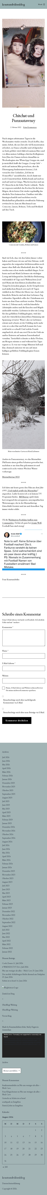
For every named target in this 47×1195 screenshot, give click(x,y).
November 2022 (8, 915)
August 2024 (7, 841)
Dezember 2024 (8, 827)
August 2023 (7, 882)
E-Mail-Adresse (8, 663)
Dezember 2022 (8, 911)
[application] (23, 1045)
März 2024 (6, 860)
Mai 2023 (6, 893)
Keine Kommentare (30, 127)
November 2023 (8, 874)
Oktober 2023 (7, 878)
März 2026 (6, 772)
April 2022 (6, 940)
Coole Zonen (7, 963)
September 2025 (8, 794)
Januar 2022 (7, 951)
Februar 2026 (7, 775)
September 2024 (8, 838)
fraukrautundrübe (9, 1085)
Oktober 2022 (7, 918)
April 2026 (6, 768)
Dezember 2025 (8, 783)
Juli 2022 (5, 929)
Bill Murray (24, 496)
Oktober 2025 (7, 790)
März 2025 (6, 816)
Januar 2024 (7, 867)
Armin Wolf (36, 522)
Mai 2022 (6, 937)
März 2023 (6, 900)
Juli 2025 (5, 801)
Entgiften (17, 1102)
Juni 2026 (6, 761)
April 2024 (6, 856)
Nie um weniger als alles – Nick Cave (17, 970)
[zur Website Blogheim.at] (10, 987)
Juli (6, 1166)
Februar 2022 (7, 948)
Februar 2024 (7, 863)
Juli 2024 (5, 845)
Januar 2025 (7, 823)
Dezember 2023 (8, 871)
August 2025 (7, 797)
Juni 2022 (6, 933)
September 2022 (8, 922)
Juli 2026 (5, 757)
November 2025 (8, 786)
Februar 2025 (7, 819)
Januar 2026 (7, 779)
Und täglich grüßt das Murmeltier (22, 490)
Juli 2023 (5, 885)
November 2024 (8, 830)
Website (5, 675)
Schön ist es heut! (9, 980)
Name (5, 651)
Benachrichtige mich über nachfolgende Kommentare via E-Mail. (19, 701)
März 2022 (6, 944)
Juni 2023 (6, 889)
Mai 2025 (6, 808)
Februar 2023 (7, 904)
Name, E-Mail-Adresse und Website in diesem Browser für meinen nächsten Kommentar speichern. (24, 689)
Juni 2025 (6, 805)
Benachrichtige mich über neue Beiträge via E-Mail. (23, 712)
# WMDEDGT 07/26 (10, 967)
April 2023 (6, 896)
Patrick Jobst (7, 1105)
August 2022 (7, 926)
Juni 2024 (6, 849)
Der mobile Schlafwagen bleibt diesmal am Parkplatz (23, 974)
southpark (6, 1102)
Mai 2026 (6, 764)
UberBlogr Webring (10, 1009)
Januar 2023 (7, 907)
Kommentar (7, 627)
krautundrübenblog (13, 4)
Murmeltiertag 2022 (11, 476)
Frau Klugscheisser (9, 1091)
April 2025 (6, 812)
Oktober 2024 (7, 834)
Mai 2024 (6, 852)
